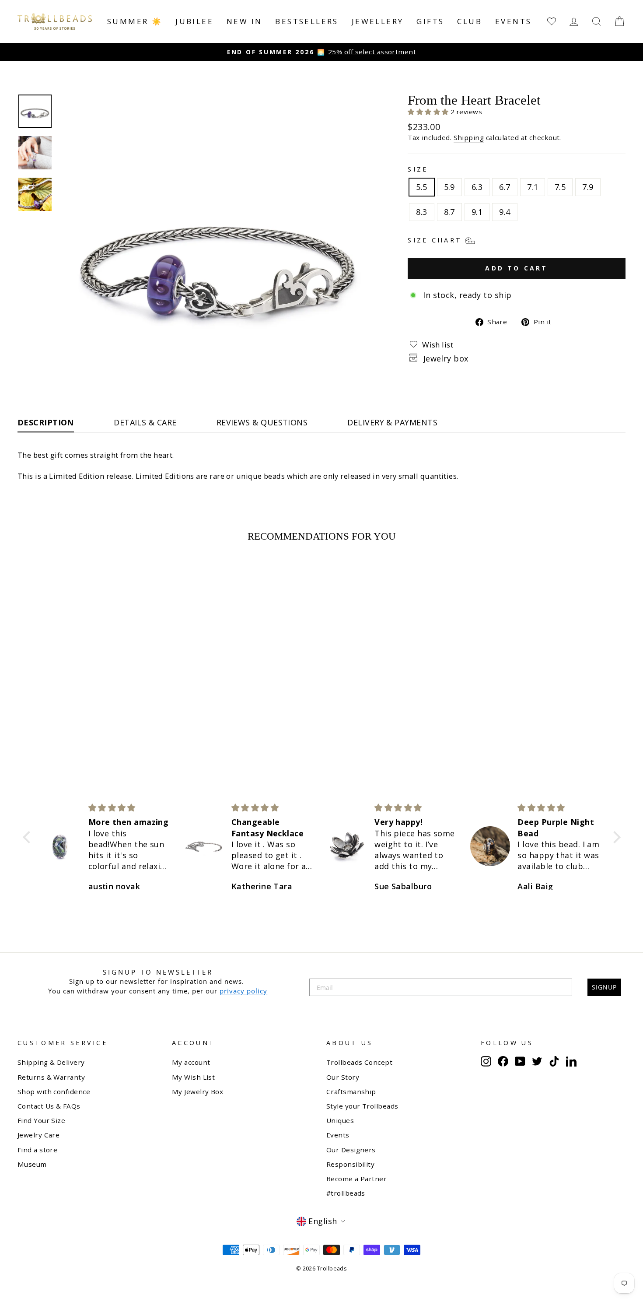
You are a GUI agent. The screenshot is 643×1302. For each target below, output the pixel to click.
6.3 (477, 187)
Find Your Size (41, 1120)
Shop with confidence (53, 1091)
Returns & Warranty (51, 1077)
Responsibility (350, 1164)
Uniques (340, 1120)
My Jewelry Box (197, 1091)
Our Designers (351, 1149)
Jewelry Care (38, 1134)
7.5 (560, 187)
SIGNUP (604, 987)
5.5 (421, 187)
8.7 (449, 212)
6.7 (504, 187)
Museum (32, 1164)
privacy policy (243, 990)
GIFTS (430, 21)
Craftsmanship (351, 1091)
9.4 (504, 212)
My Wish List (193, 1077)
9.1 (477, 212)
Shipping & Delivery (51, 1062)
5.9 (449, 187)
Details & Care (145, 422)
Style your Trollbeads (362, 1106)
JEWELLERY (378, 21)
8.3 (421, 212)
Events (513, 21)
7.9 (587, 187)
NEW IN (244, 21)
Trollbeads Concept (359, 1062)
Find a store (37, 1149)
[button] (429, 111)
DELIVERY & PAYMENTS (392, 422)
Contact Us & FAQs (48, 1106)
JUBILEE (194, 21)
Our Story (342, 1077)
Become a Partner (356, 1178)
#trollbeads (345, 1193)
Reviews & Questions (262, 422)
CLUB (469, 21)
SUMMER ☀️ (134, 21)
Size (418, 169)
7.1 (532, 187)
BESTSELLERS (306, 21)
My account (191, 1062)
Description (45, 422)
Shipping (469, 137)
